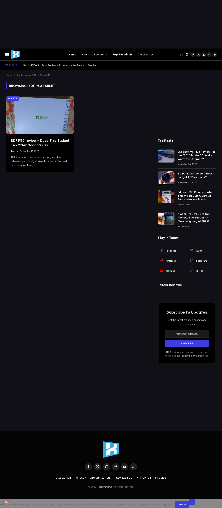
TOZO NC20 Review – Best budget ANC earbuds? (195, 175)
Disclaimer (63, 477)
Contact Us (124, 477)
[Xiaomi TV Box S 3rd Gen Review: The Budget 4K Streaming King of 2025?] (166, 218)
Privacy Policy (188, 355)
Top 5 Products (122, 54)
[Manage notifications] (6, 502)
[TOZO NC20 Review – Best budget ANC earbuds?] (166, 177)
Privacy (80, 477)
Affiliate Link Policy (151, 477)
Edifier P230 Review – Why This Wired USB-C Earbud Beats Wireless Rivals (195, 195)
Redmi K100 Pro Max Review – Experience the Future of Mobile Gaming (62, 65)
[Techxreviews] (15, 55)
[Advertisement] (104, 24)
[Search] (187, 55)
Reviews (99, 54)
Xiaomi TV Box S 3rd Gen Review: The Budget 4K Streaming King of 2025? (194, 217)
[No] (192, 502)
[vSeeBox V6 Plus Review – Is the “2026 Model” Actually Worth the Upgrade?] (166, 156)
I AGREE (182, 504)
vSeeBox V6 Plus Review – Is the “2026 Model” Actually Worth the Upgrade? (196, 155)
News (85, 54)
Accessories (145, 54)
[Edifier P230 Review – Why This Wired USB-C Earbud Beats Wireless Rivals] (166, 196)
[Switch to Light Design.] (181, 54)
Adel (13, 151)
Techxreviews (104, 486)
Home (72, 54)
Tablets (12, 98)
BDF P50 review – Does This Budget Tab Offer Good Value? (40, 143)
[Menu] (7, 55)
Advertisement (101, 477)
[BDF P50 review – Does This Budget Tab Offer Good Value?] (40, 115)
